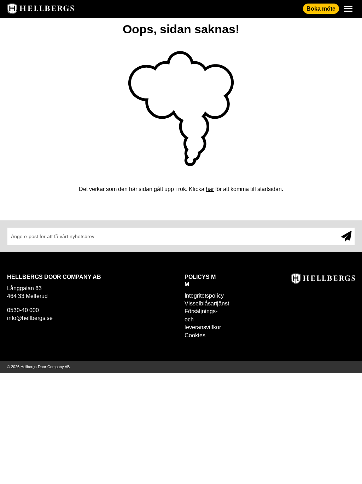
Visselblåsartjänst (201, 303)
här (210, 189)
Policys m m (200, 280)
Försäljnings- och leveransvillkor (201, 319)
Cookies (195, 335)
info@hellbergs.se (30, 318)
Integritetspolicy (201, 296)
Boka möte (320, 9)
